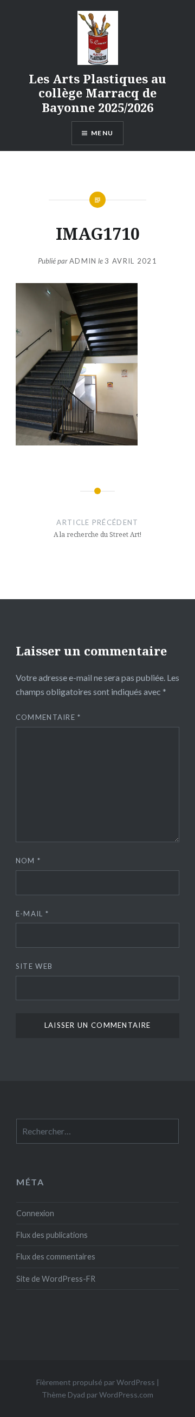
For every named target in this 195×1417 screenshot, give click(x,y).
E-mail (32, 913)
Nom (28, 860)
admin (83, 261)
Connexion (35, 1213)
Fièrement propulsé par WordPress (95, 1382)
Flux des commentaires (55, 1256)
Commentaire (48, 717)
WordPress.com (126, 1394)
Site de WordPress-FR (55, 1278)
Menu (102, 133)
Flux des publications (52, 1234)
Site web (34, 966)
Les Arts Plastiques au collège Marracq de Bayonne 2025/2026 (97, 92)
